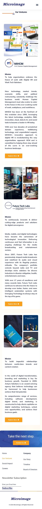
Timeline (26, 464)
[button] (37, 5)
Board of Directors (30, 470)
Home (4, 453)
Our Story (26, 459)
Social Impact (7, 463)
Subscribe (7, 488)
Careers (5, 468)
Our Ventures (7, 458)
